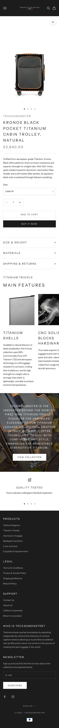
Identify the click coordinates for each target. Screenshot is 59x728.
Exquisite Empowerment (15, 551)
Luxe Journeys (10, 546)
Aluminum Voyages (12, 535)
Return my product (12, 615)
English (28, 706)
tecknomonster (17, 116)
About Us (7, 605)
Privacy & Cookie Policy (14, 573)
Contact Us (8, 600)
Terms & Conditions (13, 567)
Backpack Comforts (12, 541)
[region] (29, 488)
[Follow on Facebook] (4, 696)
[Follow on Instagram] (12, 696)
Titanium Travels (11, 530)
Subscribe (15, 685)
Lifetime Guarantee (12, 610)
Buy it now (29, 224)
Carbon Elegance (11, 525)
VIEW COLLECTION (29, 457)
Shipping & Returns (12, 578)
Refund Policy (10, 583)
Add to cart (30, 214)
